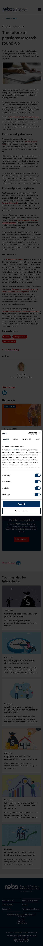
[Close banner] (40, 433)
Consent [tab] (6, 439)
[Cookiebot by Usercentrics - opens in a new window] (28, 433)
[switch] (38, 481)
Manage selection (21, 511)
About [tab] (37, 439)
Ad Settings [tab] (26, 439)
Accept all (21, 504)
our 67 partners (14, 450)
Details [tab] (15, 439)
